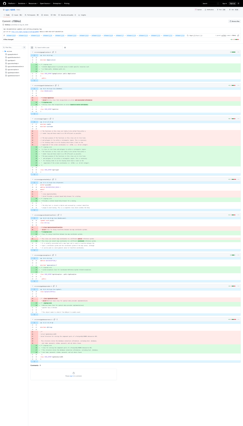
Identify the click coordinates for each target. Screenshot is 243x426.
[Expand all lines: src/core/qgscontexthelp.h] (55, 179)
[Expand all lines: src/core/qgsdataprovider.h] (56, 286)
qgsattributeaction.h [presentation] (14, 57)
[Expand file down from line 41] (34, 174)
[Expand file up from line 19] (34, 258)
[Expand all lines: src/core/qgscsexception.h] (55, 255)
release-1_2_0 (59, 35)
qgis (7, 10)
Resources (33, 3)
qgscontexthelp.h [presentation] (13, 63)
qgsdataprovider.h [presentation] (13, 72)
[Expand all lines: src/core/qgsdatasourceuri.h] (57, 319)
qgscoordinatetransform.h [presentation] (16, 66)
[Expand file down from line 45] (34, 250)
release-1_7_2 (155, 35)
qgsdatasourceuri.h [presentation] (14, 75)
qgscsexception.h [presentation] (13, 69)
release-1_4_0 (84, 35)
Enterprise (57, 3)
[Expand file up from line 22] (34, 323)
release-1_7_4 (180, 35)
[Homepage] (4, 3)
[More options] (238, 52)
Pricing (66, 3)
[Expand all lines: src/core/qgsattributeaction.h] (58, 85)
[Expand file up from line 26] (34, 289)
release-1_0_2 (35, 35)
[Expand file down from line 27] (34, 80)
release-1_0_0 (11, 35)
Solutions (21, 3)
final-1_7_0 (199, 35)
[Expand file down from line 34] (34, 210)
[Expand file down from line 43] (34, 114)
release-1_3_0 (71, 35)
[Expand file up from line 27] (34, 122)
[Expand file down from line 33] (34, 314)
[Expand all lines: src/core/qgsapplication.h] (55, 52)
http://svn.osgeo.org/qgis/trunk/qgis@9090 (25, 31)
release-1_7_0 (131, 35)
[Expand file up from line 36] (34, 89)
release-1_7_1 (143, 35)
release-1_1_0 (47, 35)
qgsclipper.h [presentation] (11, 60)
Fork (222, 9)
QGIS (12, 10)
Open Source (45, 3)
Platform (11, 3)
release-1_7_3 (167, 35)
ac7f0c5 (223, 35)
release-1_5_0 (96, 35)
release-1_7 (119, 35)
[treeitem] (14, 63)
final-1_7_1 (193, 35)
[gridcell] (136, 55)
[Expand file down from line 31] (34, 361)
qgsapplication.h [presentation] (13, 54)
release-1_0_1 (23, 35)
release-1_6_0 (108, 35)
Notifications (210, 9)
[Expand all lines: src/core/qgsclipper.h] (53, 118)
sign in (72, 376)
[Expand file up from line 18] (34, 55)
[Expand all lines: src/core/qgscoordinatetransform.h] (61, 215)
